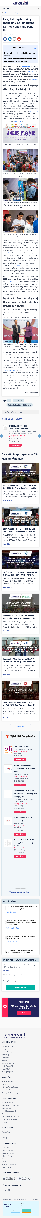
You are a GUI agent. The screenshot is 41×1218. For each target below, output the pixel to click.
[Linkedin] (5, 1190)
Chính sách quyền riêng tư (10, 1117)
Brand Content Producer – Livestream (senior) (23, 819)
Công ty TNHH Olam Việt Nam (23, 749)
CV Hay (4, 1049)
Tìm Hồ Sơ (5, 1084)
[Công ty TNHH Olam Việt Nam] (8, 749)
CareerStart (6, 1069)
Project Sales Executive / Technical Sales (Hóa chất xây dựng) (25, 768)
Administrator (6, 1167)
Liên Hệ (4, 1138)
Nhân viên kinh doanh (9, 1164)
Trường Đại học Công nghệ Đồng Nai (19, 405)
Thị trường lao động (12, 928)
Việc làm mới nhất (8, 1046)
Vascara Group (18, 824)
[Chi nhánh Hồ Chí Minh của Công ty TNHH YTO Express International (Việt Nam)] (5, 427)
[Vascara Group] (8, 820)
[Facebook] (2, 1190)
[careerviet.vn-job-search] (9, 1178)
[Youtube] (9, 1190)
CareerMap (5, 1055)
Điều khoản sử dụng (8, 1114)
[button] (5, 39)
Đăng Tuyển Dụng (7, 1081)
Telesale (4, 1161)
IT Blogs (4, 1060)
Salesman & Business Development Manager (18, 427)
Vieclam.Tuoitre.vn (8, 1132)
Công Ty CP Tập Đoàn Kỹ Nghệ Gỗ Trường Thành (24, 801)
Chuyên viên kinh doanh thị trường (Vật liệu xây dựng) (24, 841)
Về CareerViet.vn (7, 1102)
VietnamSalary (10, 370)
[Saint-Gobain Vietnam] (8, 768)
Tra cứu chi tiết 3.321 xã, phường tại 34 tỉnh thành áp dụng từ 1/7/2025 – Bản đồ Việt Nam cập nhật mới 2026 (21, 922)
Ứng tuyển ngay (15, 445)
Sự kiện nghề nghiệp (11, 13)
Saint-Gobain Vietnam (21, 774)
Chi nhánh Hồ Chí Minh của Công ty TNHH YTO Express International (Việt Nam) (22, 432)
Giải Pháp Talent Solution (10, 1087)
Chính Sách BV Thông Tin (10, 1105)
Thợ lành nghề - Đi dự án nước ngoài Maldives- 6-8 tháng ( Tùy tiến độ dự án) (25, 793)
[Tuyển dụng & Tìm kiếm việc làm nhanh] (20, 3)
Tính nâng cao (7, 970)
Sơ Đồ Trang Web (7, 1066)
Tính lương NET (20, 987)
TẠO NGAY (24, 1013)
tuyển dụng (33, 111)
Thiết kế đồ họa (7, 1156)
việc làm (31, 71)
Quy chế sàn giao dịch (9, 1111)
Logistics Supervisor (21, 746)
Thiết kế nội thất (7, 1150)
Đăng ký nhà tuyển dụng (10, 1093)
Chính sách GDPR (7, 1108)
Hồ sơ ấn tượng (11, 912)
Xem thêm (6, 500)
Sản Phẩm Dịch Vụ (8, 1090)
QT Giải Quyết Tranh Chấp (10, 1119)
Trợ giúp (4, 1122)
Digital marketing (8, 1153)
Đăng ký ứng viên (7, 1072)
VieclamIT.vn (6, 1135)
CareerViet (26, 66)
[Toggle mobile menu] (3, 3)
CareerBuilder (18, 401)
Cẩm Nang (5, 1057)
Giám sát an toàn (7, 1159)
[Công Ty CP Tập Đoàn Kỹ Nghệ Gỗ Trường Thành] (8, 793)
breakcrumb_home (2, 13)
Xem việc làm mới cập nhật (19, 892)
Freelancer (5, 1147)
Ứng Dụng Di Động (8, 1063)
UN (9, 401)
